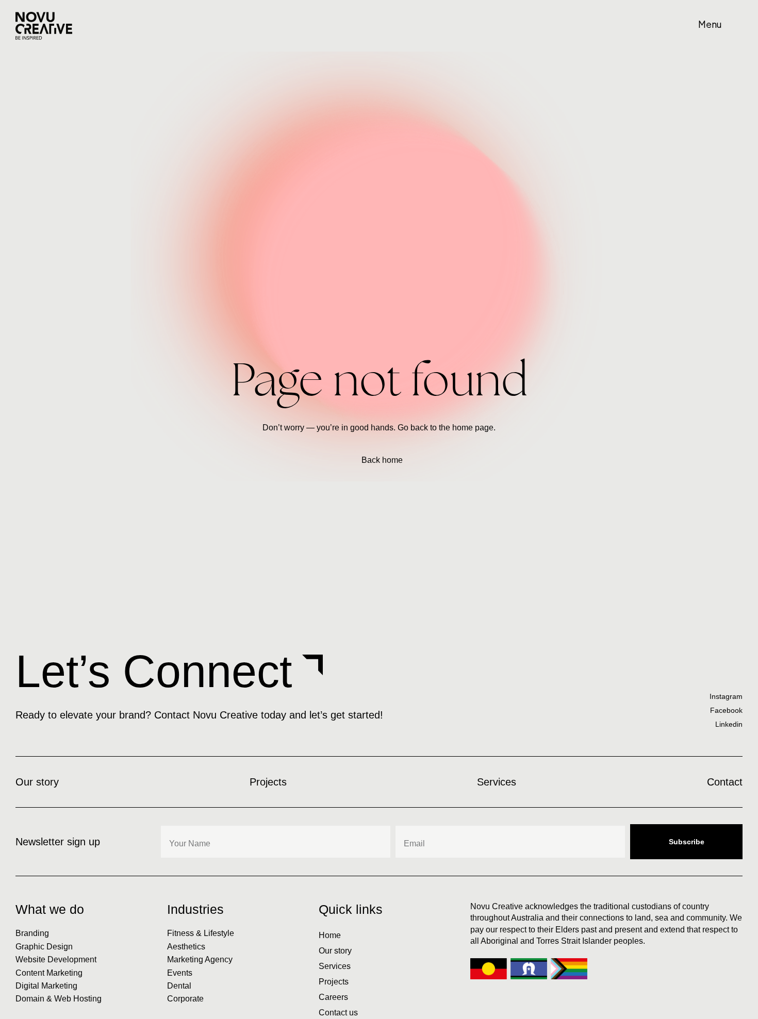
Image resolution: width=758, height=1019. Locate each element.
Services (335, 966)
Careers (333, 997)
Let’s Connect (153, 671)
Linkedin (729, 724)
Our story (335, 950)
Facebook (726, 710)
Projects (334, 981)
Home (330, 935)
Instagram (726, 696)
